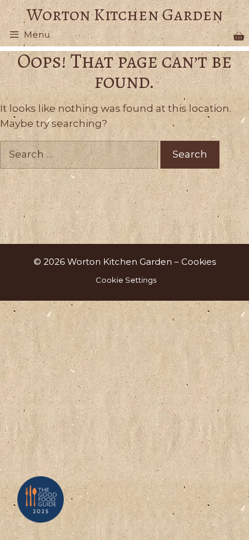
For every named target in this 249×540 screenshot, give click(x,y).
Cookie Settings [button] (126, 279)
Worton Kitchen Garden (125, 14)
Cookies (198, 261)
